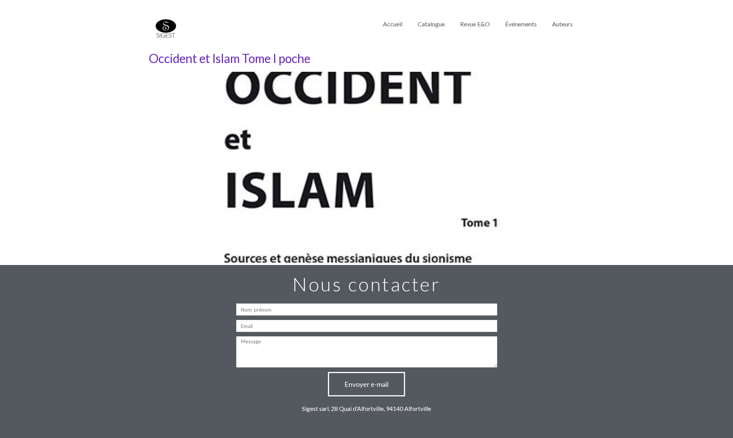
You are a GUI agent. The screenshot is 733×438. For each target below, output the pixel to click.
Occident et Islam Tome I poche (229, 58)
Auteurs (562, 23)
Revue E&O (475, 23)
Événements (521, 23)
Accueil (392, 23)
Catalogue (431, 23)
